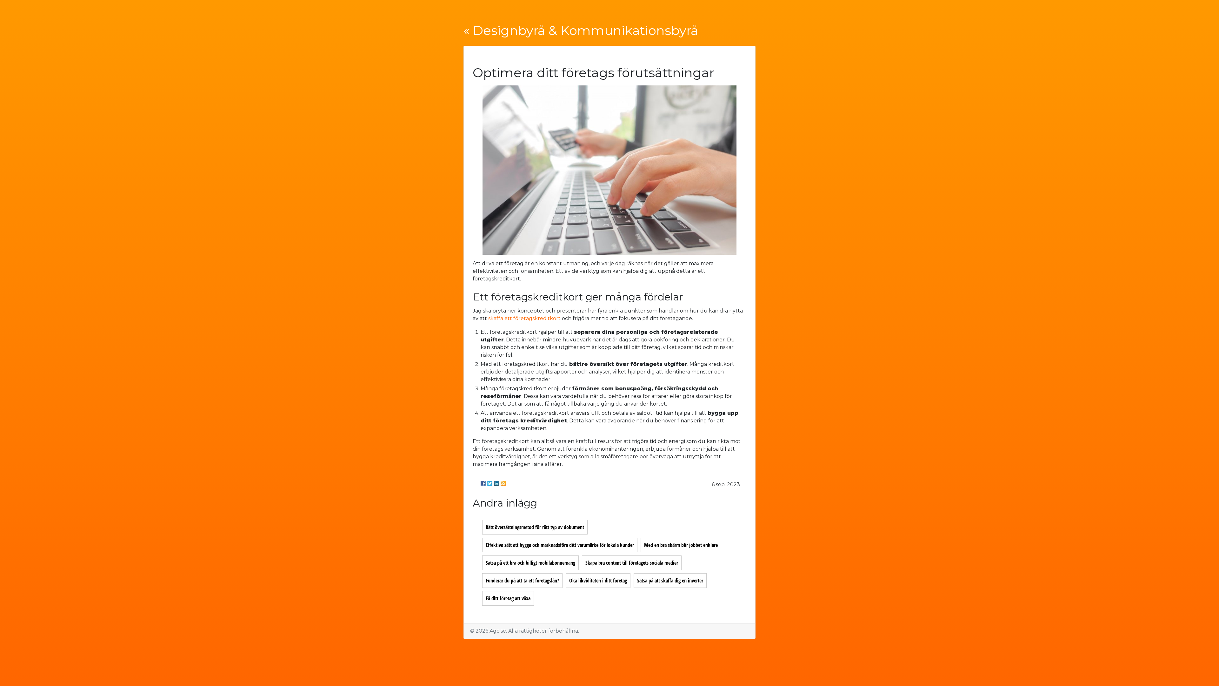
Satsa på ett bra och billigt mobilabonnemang (530, 562)
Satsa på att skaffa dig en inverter (670, 580)
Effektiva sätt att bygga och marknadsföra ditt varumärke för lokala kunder (560, 544)
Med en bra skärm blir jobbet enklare (681, 544)
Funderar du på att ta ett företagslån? (522, 580)
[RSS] (503, 483)
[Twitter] (489, 483)
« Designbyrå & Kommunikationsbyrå (580, 30)
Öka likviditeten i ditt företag (598, 580)
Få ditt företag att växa (508, 598)
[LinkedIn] (496, 483)
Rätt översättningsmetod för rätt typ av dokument (535, 527)
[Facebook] (483, 483)
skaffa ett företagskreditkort (524, 318)
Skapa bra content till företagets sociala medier (631, 562)
